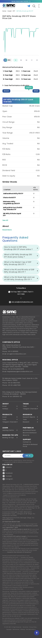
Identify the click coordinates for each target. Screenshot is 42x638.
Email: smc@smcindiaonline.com (14, 354)
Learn (5, 428)
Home (4, 11)
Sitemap (22, 629)
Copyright (9, 629)
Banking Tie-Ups (10, 435)
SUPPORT (27, 439)
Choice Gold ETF (9, 198)
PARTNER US (28, 428)
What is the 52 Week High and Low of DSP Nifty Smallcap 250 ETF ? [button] (19, 278)
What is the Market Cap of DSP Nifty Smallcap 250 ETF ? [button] (17, 263)
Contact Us (27, 442)
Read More (7, 230)
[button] (10, 417)
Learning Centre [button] (8, 430)
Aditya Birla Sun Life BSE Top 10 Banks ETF (12, 209)
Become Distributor (30, 433)
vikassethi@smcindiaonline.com (13, 491)
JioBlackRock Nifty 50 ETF (13, 194)
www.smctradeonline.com (10, 497)
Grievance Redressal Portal (30, 445)
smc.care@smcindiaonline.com (13, 493)
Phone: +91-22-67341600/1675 (13, 369)
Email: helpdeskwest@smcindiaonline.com (17, 371)
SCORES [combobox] (8, 456)
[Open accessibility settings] (36, 632)
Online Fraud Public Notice (19, 1)
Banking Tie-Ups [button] (8, 438)
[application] (21, 40)
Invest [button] (4, 406)
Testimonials (16, 629)
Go (27, 456)
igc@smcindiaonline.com (11, 495)
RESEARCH (27, 414)
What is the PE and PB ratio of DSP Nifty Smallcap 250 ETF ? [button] (19, 270)
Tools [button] (25, 406)
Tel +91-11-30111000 (18, 488)
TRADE (26, 404)
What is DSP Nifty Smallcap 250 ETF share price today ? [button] (18, 255)
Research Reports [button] (29, 417)
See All (5, 220)
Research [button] (26, 422)
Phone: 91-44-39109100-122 (12, 396)
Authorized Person (29, 430)
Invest (9, 11)
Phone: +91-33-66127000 (11, 383)
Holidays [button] (5, 409)
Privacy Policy (33, 627)
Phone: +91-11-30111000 (10, 351)
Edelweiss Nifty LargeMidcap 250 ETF (11, 203)
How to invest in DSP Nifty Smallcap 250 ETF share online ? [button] (18, 248)
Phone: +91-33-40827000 (11, 385)
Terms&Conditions (31, 629)
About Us (26, 435)
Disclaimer (25, 627)
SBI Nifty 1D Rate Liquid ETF (12, 214)
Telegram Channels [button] (30, 409)
